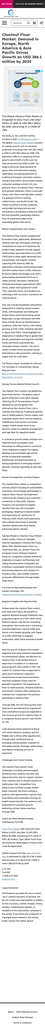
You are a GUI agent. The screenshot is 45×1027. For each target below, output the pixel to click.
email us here (8, 879)
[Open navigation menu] (4, 22)
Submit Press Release (22, 1017)
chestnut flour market (23, 143)
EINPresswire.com (27, 139)
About (11, 1012)
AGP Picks (7, 4)
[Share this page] (41, 22)
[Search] (28, 23)
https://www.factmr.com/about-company (22, 594)
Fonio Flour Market (11, 829)
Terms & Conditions (22, 1022)
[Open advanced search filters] (34, 23)
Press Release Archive (26, 1012)
